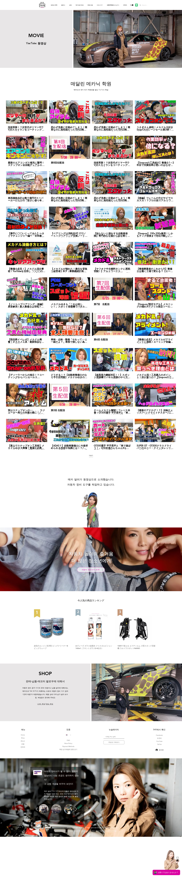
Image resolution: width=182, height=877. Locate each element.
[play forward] (76, 809)
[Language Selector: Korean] (68, 735)
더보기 (91, 455)
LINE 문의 (41, 704)
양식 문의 (49, 704)
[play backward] (37, 809)
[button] (132, 5)
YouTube (159, 741)
